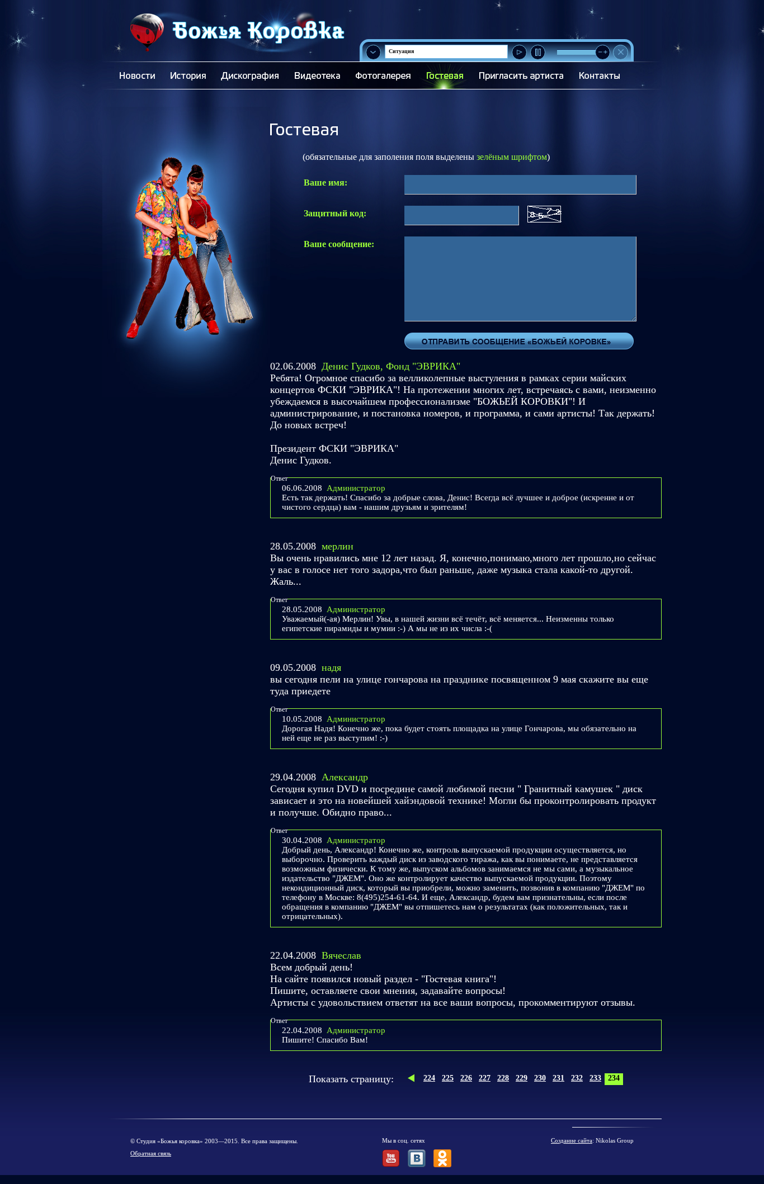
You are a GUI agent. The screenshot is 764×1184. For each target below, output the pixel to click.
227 (485, 1078)
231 (558, 1078)
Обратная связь (150, 1153)
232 (577, 1078)
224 (429, 1078)
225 (448, 1078)
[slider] (602, 52)
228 (503, 1078)
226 (466, 1078)
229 (521, 1078)
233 (595, 1078)
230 (540, 1078)
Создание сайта (571, 1140)
